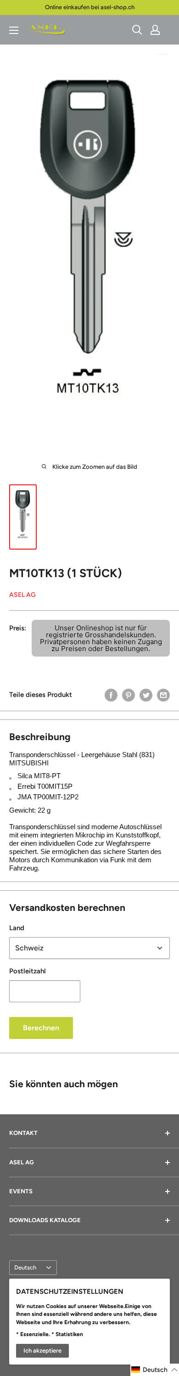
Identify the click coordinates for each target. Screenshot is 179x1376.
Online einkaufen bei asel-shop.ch (89, 7)
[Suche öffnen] (137, 30)
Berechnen (41, 1027)
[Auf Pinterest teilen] (128, 694)
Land (16, 928)
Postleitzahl (27, 971)
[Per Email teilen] (163, 694)
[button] (154, 1370)
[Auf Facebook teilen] (111, 694)
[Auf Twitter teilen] (146, 694)
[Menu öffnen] (13, 30)
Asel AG (22, 595)
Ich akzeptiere (42, 1350)
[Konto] (155, 30)
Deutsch (25, 1267)
